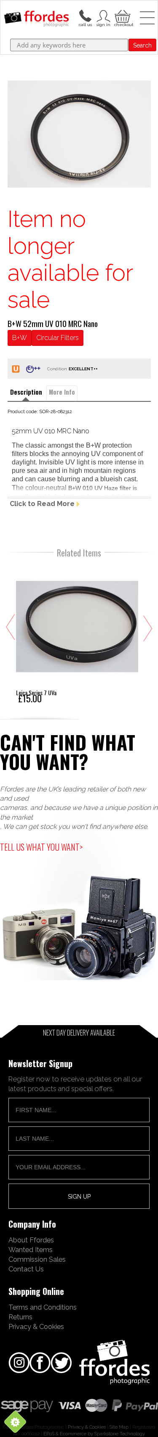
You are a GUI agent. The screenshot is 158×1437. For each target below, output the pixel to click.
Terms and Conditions (42, 1307)
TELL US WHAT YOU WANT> (41, 847)
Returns (20, 1317)
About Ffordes (31, 1240)
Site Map (119, 1427)
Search (142, 45)
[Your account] (85, 15)
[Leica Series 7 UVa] (77, 634)
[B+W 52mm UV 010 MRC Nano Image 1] (79, 134)
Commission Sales (37, 1259)
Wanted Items (30, 1249)
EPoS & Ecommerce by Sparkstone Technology (94, 1434)
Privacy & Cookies (36, 1326)
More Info (62, 392)
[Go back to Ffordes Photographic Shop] (36, 19)
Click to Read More (42, 504)
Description (26, 392)
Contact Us (26, 1269)
